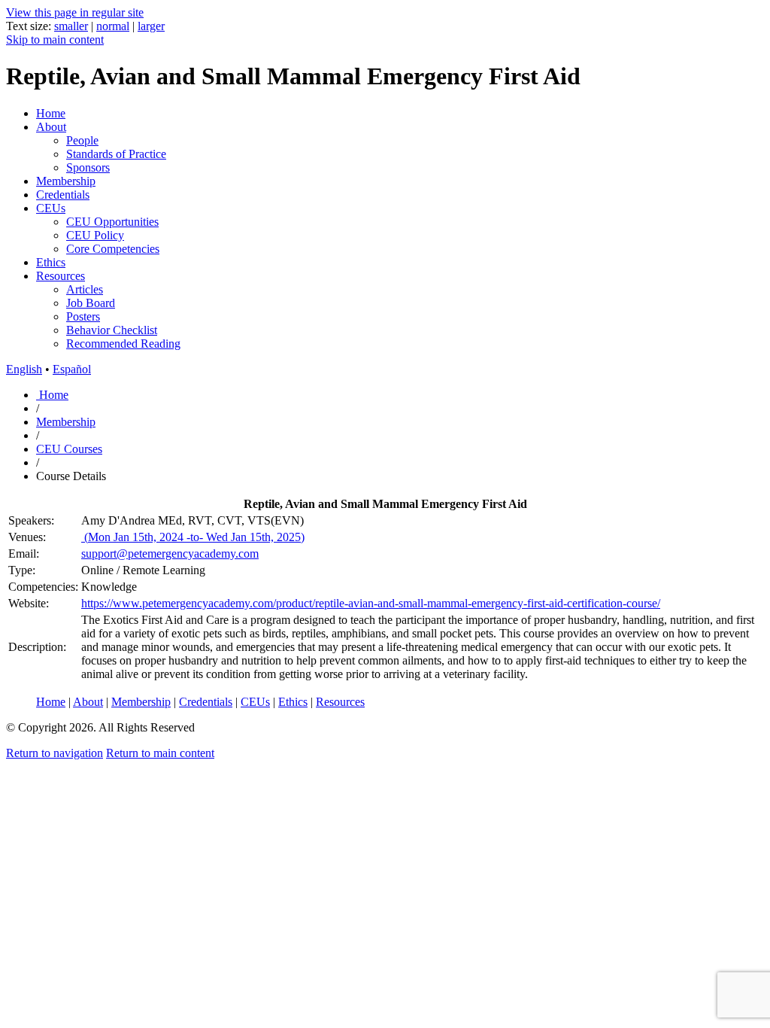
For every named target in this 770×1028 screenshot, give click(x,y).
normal (112, 26)
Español (72, 369)
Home (50, 113)
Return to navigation (54, 753)
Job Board (90, 303)
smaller (71, 26)
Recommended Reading (123, 343)
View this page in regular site (75, 12)
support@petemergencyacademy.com (170, 553)
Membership (65, 181)
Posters (83, 316)
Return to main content (160, 753)
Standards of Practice (116, 154)
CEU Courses (69, 449)
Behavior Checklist (111, 330)
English (24, 369)
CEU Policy (95, 235)
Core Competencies (112, 248)
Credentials (62, 194)
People (82, 140)
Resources (60, 275)
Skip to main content (55, 39)
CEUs (50, 208)
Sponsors (88, 167)
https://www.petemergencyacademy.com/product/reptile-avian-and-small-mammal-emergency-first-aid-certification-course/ (370, 603)
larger (151, 26)
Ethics (50, 262)
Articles (84, 289)
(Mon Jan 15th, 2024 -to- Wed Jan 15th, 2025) (193, 537)
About (51, 126)
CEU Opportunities (112, 221)
